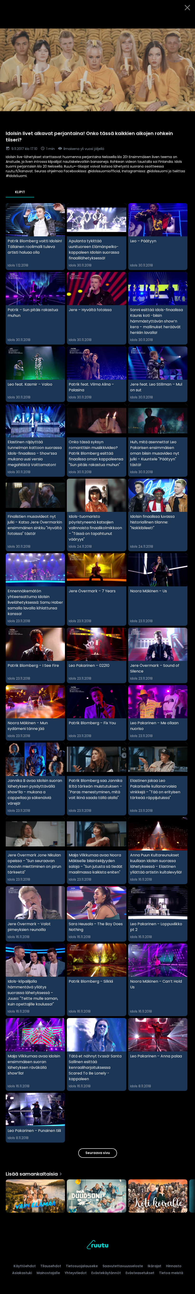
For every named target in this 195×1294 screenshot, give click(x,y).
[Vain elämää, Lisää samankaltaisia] (35, 1196)
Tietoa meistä (171, 1273)
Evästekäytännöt (106, 1273)
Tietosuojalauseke (82, 1266)
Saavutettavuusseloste (122, 1266)
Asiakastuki (22, 1273)
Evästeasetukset (140, 1273)
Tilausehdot (50, 1266)
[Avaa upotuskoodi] (186, 21)
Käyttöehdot (25, 1266)
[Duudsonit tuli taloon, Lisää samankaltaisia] (96, 1196)
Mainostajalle (48, 1273)
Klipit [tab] (20, 192)
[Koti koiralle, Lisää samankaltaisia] (157, 1196)
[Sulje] (187, 7)
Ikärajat (154, 1266)
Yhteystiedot (76, 1273)
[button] (97, 70)
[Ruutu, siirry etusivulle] (97, 1245)
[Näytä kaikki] (97, 1195)
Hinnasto (173, 1266)
